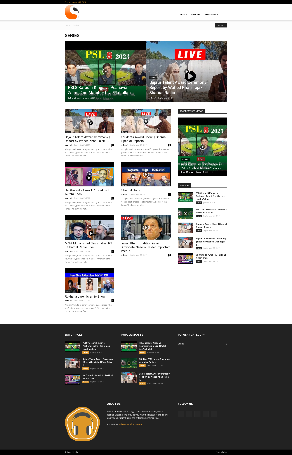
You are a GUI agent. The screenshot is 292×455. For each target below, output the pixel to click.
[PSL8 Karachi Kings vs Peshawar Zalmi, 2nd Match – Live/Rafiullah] (105, 76)
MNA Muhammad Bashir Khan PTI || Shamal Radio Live (89, 245)
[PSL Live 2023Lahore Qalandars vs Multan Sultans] (185, 213)
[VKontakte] (220, 2)
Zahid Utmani (74, 98)
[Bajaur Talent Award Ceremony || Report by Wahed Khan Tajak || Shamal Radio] (186, 76)
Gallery (195, 14)
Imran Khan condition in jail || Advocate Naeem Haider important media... (145, 247)
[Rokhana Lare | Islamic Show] (89, 280)
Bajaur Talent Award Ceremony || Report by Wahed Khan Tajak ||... (88, 139)
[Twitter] (210, 2)
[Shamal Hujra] (146, 174)
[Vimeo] (215, 2)
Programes (211, 14)
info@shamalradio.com (130, 424)
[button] (223, 14)
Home (183, 14)
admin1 (152, 98)
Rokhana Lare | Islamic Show (85, 296)
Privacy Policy (221, 452)
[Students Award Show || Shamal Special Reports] (146, 121)
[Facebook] (205, 2)
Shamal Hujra (130, 190)
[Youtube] (225, 2)
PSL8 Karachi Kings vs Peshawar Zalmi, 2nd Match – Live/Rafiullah (210, 196)
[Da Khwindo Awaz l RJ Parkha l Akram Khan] (89, 174)
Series (71, 83)
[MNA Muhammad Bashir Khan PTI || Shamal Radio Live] (89, 227)
